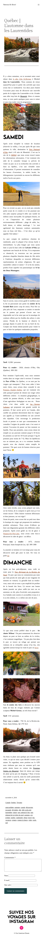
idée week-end (26, 810)
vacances (8, 820)
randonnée (19, 818)
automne (17, 807)
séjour (25, 818)
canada (23, 807)
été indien (15, 810)
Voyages (19, 802)
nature (15, 812)
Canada (7, 802)
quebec (13, 818)
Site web (7, 885)
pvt (31, 815)
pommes (27, 815)
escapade (8, 810)
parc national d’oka (24, 812)
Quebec (13, 802)
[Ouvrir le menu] (38, 4)
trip (33, 818)
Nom (6, 876)
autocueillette (9, 807)
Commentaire (10, 857)
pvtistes (7, 818)
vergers (14, 820)
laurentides (8, 812)
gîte (20, 810)
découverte (29, 807)
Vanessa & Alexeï (9, 5)
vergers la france (22, 820)
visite (30, 820)
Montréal (23, 96)
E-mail (6, 880)
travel (30, 818)
